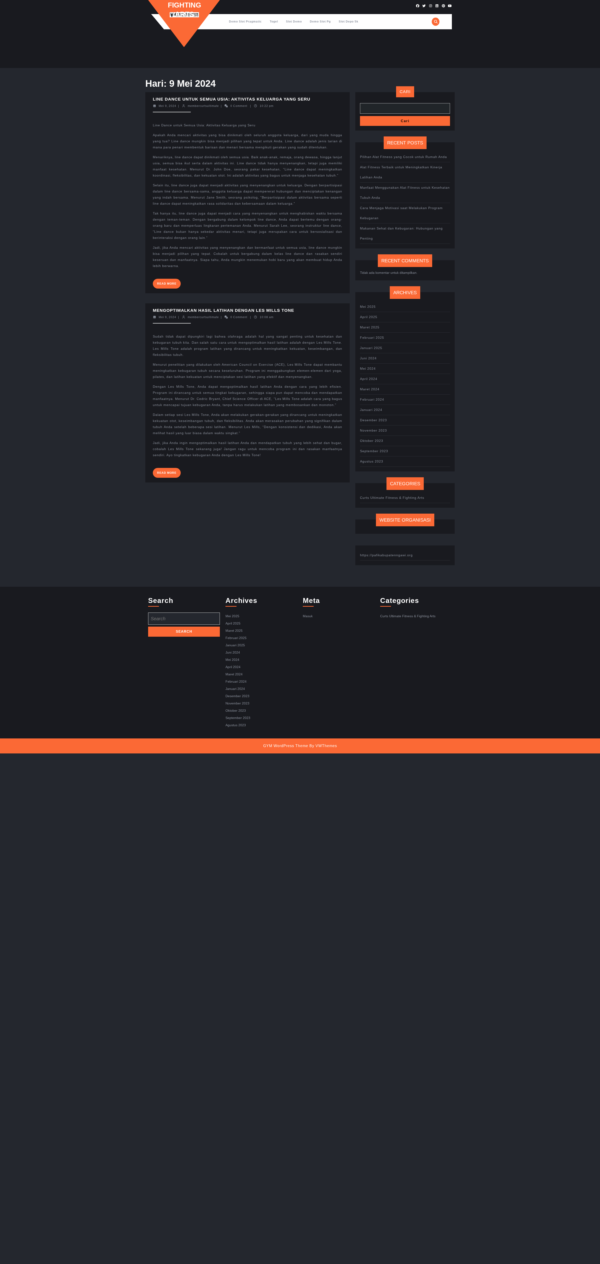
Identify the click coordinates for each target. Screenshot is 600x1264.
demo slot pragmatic (245, 21)
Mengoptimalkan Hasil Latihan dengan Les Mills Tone (223, 310)
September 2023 (374, 451)
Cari (405, 91)
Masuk (308, 616)
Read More (169, 285)
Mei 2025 (368, 306)
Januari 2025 (371, 348)
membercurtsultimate (203, 106)
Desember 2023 (373, 420)
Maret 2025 (369, 327)
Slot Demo (294, 21)
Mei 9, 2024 (167, 106)
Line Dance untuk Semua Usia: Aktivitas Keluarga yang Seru (231, 99)
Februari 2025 (372, 337)
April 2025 (368, 317)
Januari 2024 (371, 410)
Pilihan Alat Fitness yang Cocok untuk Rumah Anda (403, 157)
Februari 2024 (372, 399)
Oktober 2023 (371, 441)
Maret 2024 (369, 389)
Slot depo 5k (348, 21)
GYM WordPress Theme (285, 746)
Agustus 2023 (371, 461)
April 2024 (368, 379)
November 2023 (373, 430)
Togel (274, 21)
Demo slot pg (320, 21)
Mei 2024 (368, 368)
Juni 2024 (368, 358)
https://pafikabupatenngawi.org (386, 555)
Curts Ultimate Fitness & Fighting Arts (392, 498)
